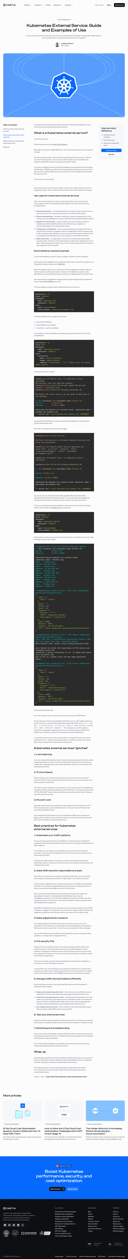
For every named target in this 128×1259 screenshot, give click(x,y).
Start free (111, 154)
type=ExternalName (60, 144)
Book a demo (99, 5)
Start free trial (119, 5)
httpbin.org (56, 508)
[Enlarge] (91, 186)
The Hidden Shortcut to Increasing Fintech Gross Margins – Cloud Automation (104, 1131)
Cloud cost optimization (11, 1124)
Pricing (48, 5)
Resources (57, 5)
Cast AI (36, 1077)
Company (68, 5)
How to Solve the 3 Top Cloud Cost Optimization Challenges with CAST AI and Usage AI (63, 1131)
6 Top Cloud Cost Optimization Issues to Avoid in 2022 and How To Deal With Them (21, 1131)
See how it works (111, 150)
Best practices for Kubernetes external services (13, 142)
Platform (27, 5)
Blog (42, 1077)
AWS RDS (61, 264)
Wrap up (6, 147)
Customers (37, 5)
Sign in (109, 5)
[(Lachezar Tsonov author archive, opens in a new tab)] (57, 46)
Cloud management (64, 19)
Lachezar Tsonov (67, 43)
